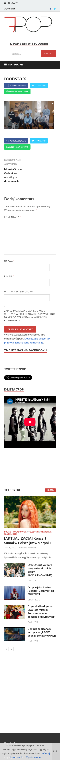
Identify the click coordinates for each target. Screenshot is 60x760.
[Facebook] (50, 8)
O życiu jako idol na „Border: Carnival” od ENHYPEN (41, 591)
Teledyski (33, 532)
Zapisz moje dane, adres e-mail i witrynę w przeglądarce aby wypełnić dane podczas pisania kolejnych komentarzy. (30, 316)
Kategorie (15, 64)
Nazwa (9, 261)
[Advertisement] (14, 468)
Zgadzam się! (33, 757)
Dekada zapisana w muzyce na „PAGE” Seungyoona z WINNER (42, 632)
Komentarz (12, 217)
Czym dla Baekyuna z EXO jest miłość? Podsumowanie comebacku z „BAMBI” (41, 611)
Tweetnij (41, 85)
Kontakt (13, 3)
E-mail (9, 276)
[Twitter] (55, 8)
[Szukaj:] (33, 53)
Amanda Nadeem (27, 547)
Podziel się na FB (18, 85)
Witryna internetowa (18, 291)
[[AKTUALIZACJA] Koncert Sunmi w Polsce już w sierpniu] (30, 512)
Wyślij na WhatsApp (18, 91)
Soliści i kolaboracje (15, 532)
